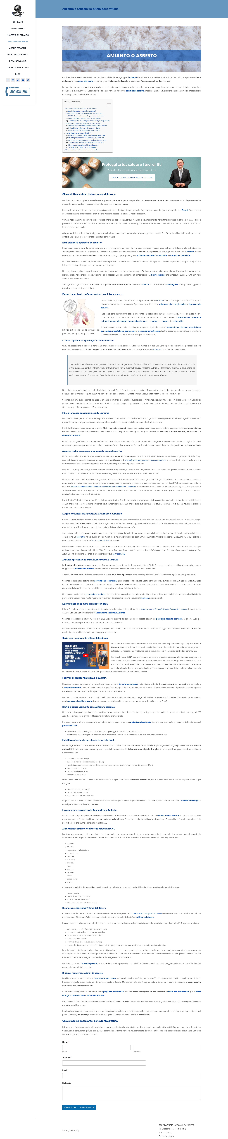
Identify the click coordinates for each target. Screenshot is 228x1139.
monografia (172, 284)
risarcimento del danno (105, 978)
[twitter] (18, 80)
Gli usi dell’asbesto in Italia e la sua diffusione (81, 108)
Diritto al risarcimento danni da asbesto (82, 147)
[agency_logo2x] (18, 5)
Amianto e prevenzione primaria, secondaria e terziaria (87, 126)
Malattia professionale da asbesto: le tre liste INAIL (86, 138)
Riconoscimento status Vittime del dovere (83, 145)
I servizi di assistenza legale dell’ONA (78, 133)
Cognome (137, 1052)
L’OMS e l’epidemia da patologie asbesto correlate (86, 116)
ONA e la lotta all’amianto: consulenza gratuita (81, 150)
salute (160, 300)
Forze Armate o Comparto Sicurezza (146, 913)
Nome (64, 1052)
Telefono (67, 1057)
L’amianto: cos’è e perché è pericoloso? (82, 111)
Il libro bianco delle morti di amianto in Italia (84, 128)
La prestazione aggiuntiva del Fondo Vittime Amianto (87, 140)
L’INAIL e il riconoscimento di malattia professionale (86, 135)
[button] (107, 105)
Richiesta (66, 1083)
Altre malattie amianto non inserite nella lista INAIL (86, 143)
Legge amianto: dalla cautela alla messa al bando (82, 123)
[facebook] (8, 80)
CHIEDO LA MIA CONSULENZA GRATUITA (132, 177)
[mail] (13, 80)
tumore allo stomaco (137, 321)
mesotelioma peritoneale (124, 331)
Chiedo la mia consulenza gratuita (79, 1107)
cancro (145, 284)
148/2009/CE (119, 554)
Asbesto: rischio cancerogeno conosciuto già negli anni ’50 (89, 121)
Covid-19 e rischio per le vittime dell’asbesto (84, 130)
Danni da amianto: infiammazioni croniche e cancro (83, 113)
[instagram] (28, 80)
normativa (80, 537)
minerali (133, 77)
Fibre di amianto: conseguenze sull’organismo (84, 118)
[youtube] (23, 80)
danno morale (78, 995)
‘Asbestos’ (157, 349)
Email (65, 1070)
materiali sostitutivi (100, 540)
